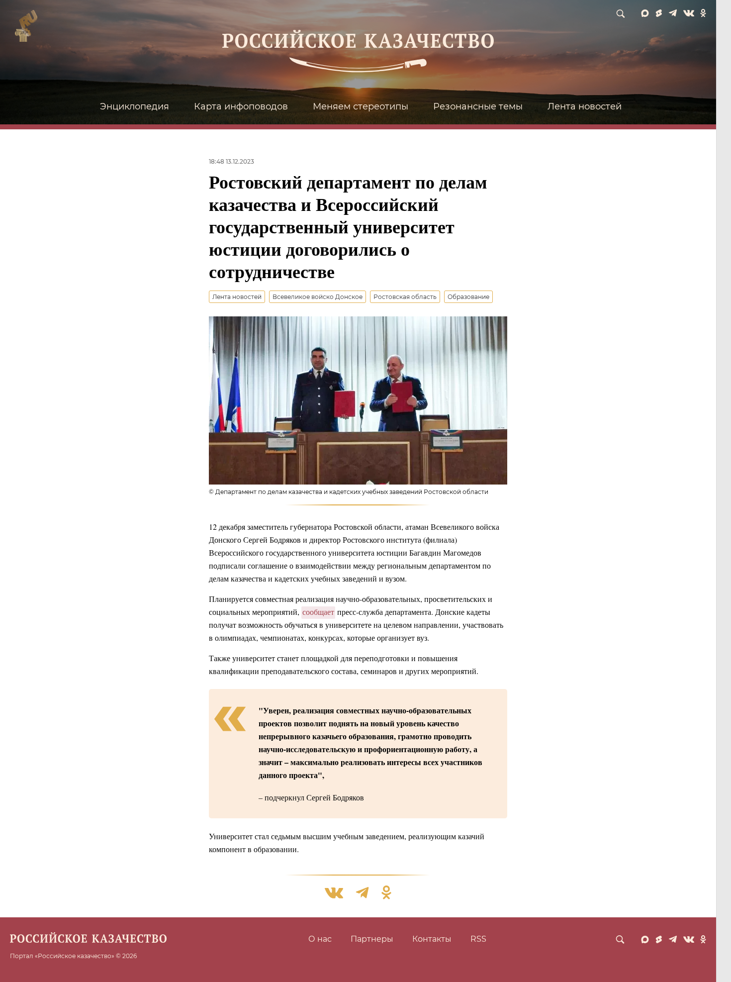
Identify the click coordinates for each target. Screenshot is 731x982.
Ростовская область (405, 296)
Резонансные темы (478, 106)
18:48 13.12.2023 (231, 161)
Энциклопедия (134, 106)
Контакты (432, 939)
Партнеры (372, 939)
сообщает (318, 611)
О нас (320, 939)
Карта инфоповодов (241, 106)
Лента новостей (585, 106)
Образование (468, 296)
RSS (478, 939)
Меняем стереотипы (360, 106)
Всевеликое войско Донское (318, 296)
